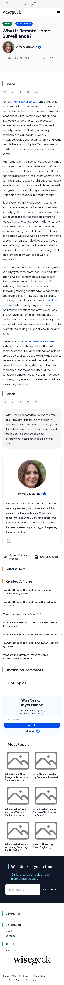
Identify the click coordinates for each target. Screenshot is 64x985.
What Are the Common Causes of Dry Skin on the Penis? (45, 812)
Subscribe (32, 725)
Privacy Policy (8, 980)
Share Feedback (49, 556)
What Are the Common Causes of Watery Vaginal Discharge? (17, 812)
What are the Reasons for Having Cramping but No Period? (16, 847)
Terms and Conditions (26, 980)
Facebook (11, 950)
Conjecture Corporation (34, 976)
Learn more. (45, 5)
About (8, 930)
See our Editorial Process (18, 556)
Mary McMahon (28, 46)
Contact (10, 935)
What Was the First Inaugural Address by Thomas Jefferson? (16, 777)
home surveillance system (40, 341)
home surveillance (24, 101)
